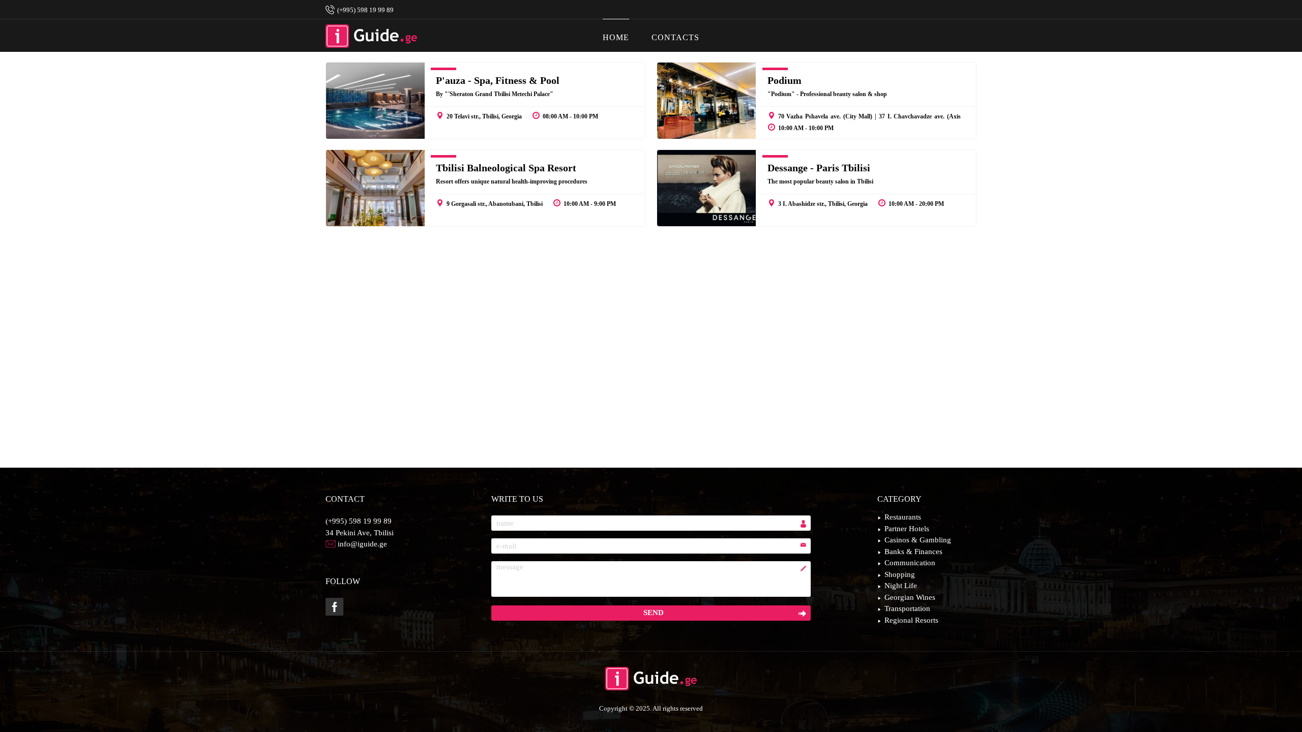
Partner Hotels (906, 529)
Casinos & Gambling (917, 540)
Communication (909, 563)
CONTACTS (675, 37)
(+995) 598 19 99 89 (359, 521)
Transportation (907, 608)
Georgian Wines (909, 597)
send (653, 612)
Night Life (900, 586)
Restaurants (902, 517)
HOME (616, 37)
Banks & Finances (913, 551)
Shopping (899, 574)
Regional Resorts (911, 620)
